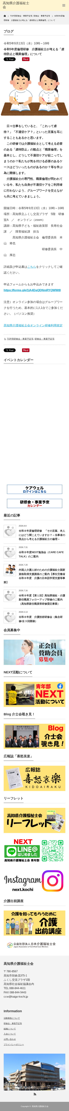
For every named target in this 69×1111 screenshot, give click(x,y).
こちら (31, 266)
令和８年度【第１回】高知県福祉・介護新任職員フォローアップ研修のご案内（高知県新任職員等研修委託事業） (42, 599)
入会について (10, 1034)
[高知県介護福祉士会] (16, 5)
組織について (10, 1029)
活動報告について (12, 1018)
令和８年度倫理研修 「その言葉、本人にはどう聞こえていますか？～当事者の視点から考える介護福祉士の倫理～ (42, 534)
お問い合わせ (10, 1039)
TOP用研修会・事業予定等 (20, 339)
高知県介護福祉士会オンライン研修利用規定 (33, 325)
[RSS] (34, 1093)
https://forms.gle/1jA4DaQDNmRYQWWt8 (32, 290)
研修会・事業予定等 (44, 339)
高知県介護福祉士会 (40, 1106)
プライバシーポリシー (14, 1044)
